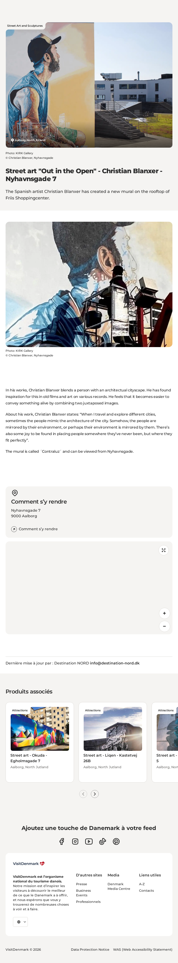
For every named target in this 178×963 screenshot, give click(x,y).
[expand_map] (164, 550)
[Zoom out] (164, 626)
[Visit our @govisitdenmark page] (103, 841)
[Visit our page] (75, 841)
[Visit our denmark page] (61, 841)
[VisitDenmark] (29, 863)
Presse (81, 884)
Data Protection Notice (90, 949)
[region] (89, 587)
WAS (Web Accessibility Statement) (142, 949)
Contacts (146, 890)
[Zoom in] (164, 613)
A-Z (142, 884)
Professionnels (88, 902)
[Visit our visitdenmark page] (89, 841)
